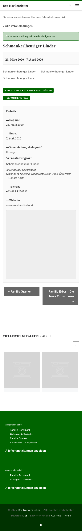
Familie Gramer (19, 291)
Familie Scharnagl (20, 430)
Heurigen (35, 17)
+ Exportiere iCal (16, 98)
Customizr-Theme (61, 516)
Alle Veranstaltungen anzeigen (25, 450)
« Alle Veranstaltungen (18, 26)
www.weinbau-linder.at (19, 205)
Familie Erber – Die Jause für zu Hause (61, 296)
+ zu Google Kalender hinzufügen (28, 90)
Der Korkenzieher (29, 510)
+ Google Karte (15, 177)
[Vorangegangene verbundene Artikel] (69, 345)
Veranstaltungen (21, 17)
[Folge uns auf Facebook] (41, 525)
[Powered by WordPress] (26, 516)
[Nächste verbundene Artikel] (76, 345)
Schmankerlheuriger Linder (19, 71)
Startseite (7, 17)
